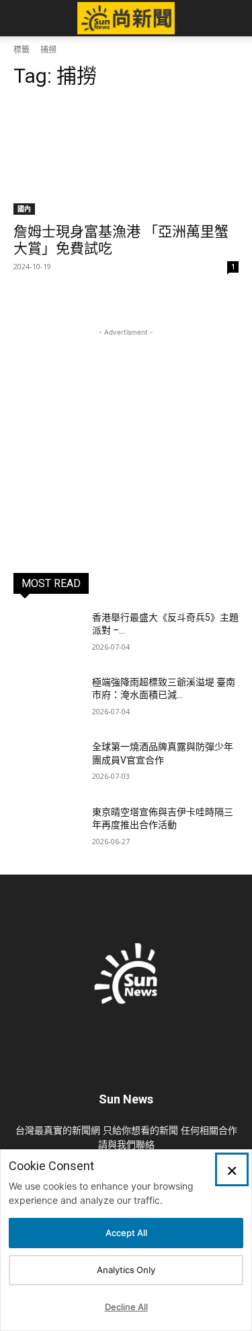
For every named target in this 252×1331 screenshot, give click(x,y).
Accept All (126, 1232)
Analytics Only (126, 1269)
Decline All (126, 1306)
